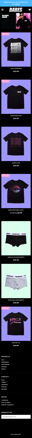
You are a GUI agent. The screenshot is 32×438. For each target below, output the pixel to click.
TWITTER (4, 387)
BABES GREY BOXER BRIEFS (16, 300)
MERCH (3, 369)
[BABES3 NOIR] (16, 144)
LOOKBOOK (4, 400)
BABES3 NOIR (16, 163)
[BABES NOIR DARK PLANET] (16, 191)
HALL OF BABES (5, 402)
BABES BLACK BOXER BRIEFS (16, 257)
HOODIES (4, 366)
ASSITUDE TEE (16, 342)
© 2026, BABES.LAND (15, 434)
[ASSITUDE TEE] (16, 324)
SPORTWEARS (5, 364)
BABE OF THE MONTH (7, 405)
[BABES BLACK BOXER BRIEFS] (16, 238)
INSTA (3, 380)
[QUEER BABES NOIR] (16, 97)
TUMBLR (3, 382)
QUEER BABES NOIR (16, 115)
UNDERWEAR (5, 362)
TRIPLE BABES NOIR (16, 68)
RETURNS (4, 389)
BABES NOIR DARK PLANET (16, 210)
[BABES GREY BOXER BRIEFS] (16, 281)
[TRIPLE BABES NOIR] (16, 49)
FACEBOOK (4, 384)
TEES (2, 360)
